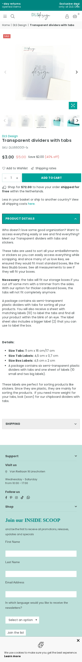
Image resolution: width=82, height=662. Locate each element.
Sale (6, 36)
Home (6, 25)
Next (77, 72)
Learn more (12, 656)
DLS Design (20, 25)
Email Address (14, 582)
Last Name (12, 562)
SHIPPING (12, 424)
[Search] (12, 16)
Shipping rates (45, 168)
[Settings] (67, 16)
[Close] (78, 640)
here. (31, 204)
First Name (12, 541)
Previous (5, 72)
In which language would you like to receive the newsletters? (36, 605)
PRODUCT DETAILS (19, 218)
